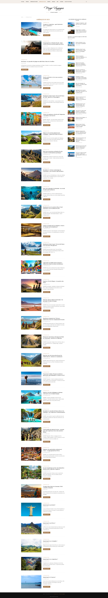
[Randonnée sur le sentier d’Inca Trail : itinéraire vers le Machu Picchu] (31, 211)
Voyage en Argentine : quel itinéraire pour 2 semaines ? (81, 24)
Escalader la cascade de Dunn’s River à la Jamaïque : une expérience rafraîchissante (54, 411)
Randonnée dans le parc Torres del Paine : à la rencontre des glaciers (54, 244)
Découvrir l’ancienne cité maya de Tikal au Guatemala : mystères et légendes (53, 337)
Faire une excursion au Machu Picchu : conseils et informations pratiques (53, 152)
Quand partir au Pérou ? (49, 523)
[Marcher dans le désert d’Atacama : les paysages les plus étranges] (31, 304)
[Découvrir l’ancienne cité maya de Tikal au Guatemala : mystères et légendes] (31, 341)
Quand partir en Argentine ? (50, 559)
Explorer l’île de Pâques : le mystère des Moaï (81, 118)
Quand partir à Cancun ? (49, 577)
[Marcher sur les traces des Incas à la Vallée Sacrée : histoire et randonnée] (31, 360)
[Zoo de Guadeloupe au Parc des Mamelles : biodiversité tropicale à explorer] (31, 472)
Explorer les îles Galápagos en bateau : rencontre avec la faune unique (53, 393)
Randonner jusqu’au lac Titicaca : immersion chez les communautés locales (53, 319)
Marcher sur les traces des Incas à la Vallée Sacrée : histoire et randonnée (52, 356)
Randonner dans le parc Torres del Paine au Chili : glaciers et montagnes (53, 96)
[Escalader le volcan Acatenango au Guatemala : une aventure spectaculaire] (31, 174)
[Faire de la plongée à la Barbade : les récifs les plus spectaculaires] (31, 193)
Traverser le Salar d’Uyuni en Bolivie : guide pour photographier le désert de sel (54, 374)
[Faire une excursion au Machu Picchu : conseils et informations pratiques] (31, 156)
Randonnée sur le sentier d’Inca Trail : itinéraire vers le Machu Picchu (53, 207)
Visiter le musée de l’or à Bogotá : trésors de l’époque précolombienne (53, 226)
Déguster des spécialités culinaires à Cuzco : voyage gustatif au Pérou (52, 450)
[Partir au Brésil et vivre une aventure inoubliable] (31, 82)
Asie (57, 1)
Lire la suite (46, 35)
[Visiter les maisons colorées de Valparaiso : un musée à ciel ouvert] (31, 119)
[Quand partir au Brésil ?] (31, 509)
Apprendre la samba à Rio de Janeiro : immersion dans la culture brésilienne (53, 263)
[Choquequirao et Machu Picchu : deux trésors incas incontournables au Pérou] (31, 47)
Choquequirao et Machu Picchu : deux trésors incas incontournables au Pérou (53, 43)
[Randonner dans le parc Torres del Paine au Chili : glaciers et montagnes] (31, 100)
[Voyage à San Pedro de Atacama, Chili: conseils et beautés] (31, 491)
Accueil (22, 1)
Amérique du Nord (34, 1)
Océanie (61, 1)
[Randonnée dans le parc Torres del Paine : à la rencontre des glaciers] (31, 248)
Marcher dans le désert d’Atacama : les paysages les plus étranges (53, 300)
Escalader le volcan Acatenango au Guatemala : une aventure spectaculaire (53, 170)
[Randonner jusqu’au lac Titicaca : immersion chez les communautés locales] (31, 323)
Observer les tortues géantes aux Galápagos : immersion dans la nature (53, 133)
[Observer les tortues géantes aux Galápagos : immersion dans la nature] (31, 137)
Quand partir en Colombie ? (50, 541)
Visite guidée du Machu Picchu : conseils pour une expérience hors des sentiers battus (53, 431)
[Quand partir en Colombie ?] (31, 545)
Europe (48, 1)
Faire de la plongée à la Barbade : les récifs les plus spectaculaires (54, 189)
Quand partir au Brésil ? (49, 505)
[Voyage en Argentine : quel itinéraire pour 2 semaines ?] (31, 29)
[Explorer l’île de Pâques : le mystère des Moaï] (31, 285)
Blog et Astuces (68, 1)
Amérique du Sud (42, 1)
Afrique (53, 1)
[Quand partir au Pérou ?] (31, 527)
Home (22, 17)
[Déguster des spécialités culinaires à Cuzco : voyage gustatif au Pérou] (31, 454)
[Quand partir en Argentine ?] (31, 563)
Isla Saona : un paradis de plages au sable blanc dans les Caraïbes (37, 61)
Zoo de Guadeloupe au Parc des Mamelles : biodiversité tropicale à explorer (54, 468)
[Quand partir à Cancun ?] (31, 581)
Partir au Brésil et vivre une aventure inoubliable (81, 43)
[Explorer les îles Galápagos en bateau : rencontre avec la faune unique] (31, 397)
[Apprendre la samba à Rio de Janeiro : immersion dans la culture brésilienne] (31, 267)
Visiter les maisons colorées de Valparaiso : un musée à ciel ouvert (54, 115)
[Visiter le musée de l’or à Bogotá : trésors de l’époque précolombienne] (31, 230)
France (27, 1)
